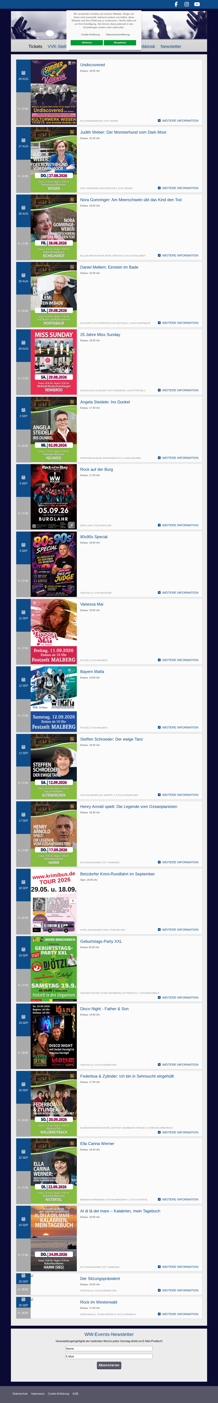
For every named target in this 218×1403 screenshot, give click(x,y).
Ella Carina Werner (97, 1143)
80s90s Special (93, 536)
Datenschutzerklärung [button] (118, 34)
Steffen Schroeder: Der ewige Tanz (111, 739)
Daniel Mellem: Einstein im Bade (109, 267)
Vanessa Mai (91, 604)
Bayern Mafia (92, 671)
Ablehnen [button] (87, 42)
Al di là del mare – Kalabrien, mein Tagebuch (120, 1211)
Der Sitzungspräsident (100, 1278)
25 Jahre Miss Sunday (100, 334)
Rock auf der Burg (96, 469)
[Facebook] (176, 4)
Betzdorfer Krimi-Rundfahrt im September (117, 874)
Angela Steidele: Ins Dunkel (105, 402)
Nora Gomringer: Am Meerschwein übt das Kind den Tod (131, 199)
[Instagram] (186, 4)
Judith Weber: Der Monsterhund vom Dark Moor (123, 132)
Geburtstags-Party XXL (101, 941)
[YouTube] (197, 4)
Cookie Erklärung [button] (90, 34)
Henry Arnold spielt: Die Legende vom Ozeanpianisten (128, 806)
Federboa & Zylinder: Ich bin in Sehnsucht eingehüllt (127, 1076)
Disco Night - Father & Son (104, 1008)
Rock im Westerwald (98, 1302)
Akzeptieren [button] (120, 42)
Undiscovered (92, 64)
